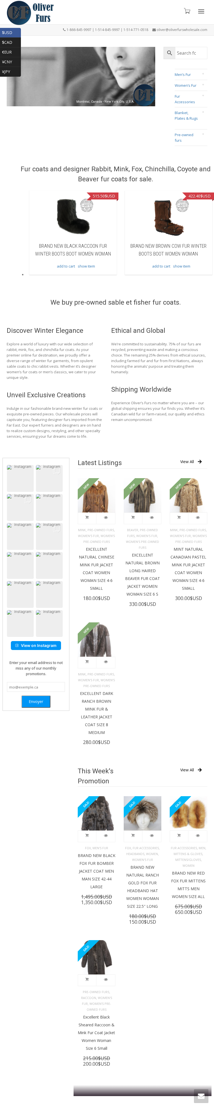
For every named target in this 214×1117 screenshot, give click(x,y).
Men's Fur (100, 848)
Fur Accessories (185, 99)
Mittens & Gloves (188, 854)
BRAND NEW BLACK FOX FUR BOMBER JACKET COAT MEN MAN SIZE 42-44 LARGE (96, 871)
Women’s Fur (185, 85)
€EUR (11, 51)
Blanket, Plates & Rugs (186, 115)
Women (152, 854)
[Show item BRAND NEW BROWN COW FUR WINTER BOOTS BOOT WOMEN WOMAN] (138, 217)
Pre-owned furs (184, 137)
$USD (11, 32)
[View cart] (186, 11)
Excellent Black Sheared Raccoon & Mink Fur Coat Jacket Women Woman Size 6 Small (96, 1032)
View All (187, 461)
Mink (82, 530)
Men (202, 848)
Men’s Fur (183, 74)
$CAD (11, 41)
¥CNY (11, 61)
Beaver (132, 530)
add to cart (35, 266)
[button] (20, 478)
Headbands (135, 854)
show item (55, 266)
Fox (88, 848)
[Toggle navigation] (201, 11)
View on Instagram (39, 645)
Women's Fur (88, 536)
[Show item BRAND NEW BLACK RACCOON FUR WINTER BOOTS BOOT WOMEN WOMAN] (42, 217)
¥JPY (11, 71)
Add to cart (87, 518)
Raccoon (88, 998)
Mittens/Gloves (188, 860)
